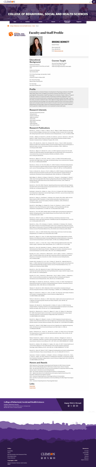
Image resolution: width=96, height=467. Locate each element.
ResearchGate (32, 386)
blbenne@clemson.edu (58, 50)
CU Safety (86, 454)
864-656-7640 (6, 407)
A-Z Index (86, 450)
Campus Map (85, 452)
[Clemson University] (9, 2)
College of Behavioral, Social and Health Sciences (20, 25)
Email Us (11, 407)
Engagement (79, 21)
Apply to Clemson (84, 459)
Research (53, 21)
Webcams (86, 458)
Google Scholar (33, 387)
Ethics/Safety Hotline (12, 456)
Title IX (9, 452)
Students (40, 21)
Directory (86, 456)
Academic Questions (18, 407)
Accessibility (10, 450)
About (15, 21)
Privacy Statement (11, 458)
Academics (28, 21)
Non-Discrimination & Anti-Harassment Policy (17, 454)
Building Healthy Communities (67, 21)
